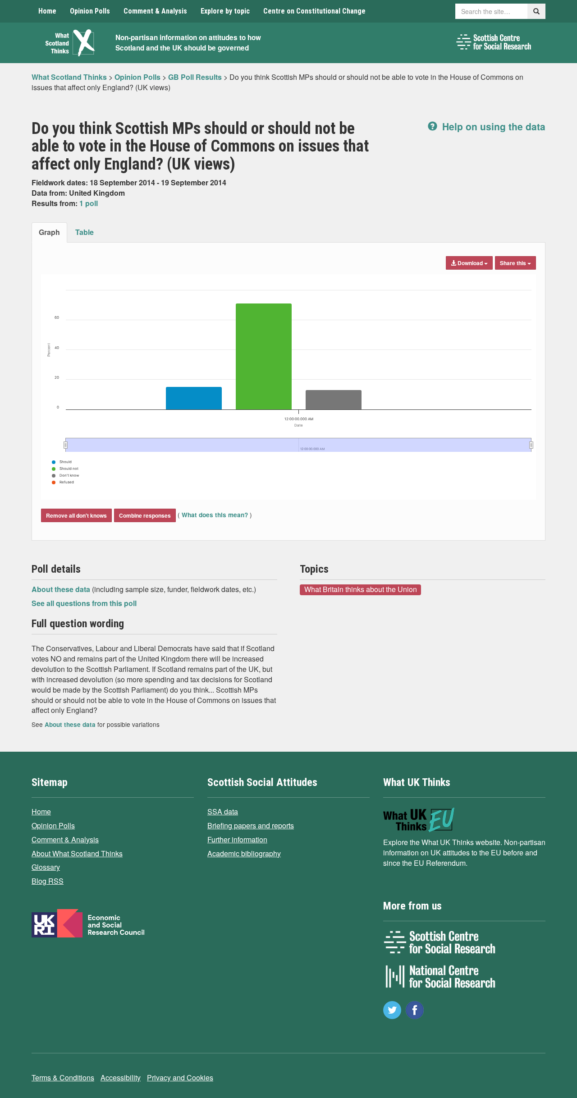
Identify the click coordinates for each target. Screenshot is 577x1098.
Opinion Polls (90, 11)
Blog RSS (48, 881)
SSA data (222, 811)
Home (47, 11)
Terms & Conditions (63, 1077)
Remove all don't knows (76, 515)
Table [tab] (84, 232)
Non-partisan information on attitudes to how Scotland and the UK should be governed (188, 42)
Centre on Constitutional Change (314, 11)
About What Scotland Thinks (77, 853)
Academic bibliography (244, 853)
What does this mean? (215, 514)
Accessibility (121, 1077)
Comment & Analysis (155, 11)
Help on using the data (492, 126)
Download (470, 263)
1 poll (88, 203)
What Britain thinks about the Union (360, 589)
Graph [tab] (49, 232)
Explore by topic (225, 11)
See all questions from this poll (84, 603)
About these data (62, 589)
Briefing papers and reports (250, 825)
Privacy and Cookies (180, 1077)
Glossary (46, 867)
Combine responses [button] (145, 515)
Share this (513, 263)
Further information (237, 839)
